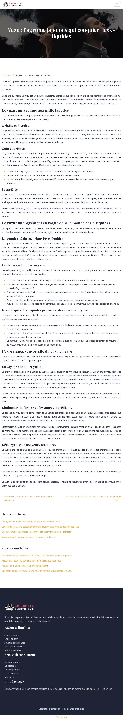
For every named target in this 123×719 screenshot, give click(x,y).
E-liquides (8, 75)
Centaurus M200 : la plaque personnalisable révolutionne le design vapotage (40, 526)
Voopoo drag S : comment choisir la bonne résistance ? (29, 536)
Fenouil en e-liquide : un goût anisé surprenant (25, 565)
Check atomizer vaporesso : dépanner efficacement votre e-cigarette (36, 531)
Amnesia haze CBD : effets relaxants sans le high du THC (92, 498)
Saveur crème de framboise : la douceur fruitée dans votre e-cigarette (37, 555)
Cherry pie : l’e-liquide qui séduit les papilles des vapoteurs (31, 521)
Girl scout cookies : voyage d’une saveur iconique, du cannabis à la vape (37, 570)
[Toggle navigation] (117, 4)
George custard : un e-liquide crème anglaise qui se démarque (29, 498)
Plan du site (62, 717)
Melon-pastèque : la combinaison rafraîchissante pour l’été (31, 560)
